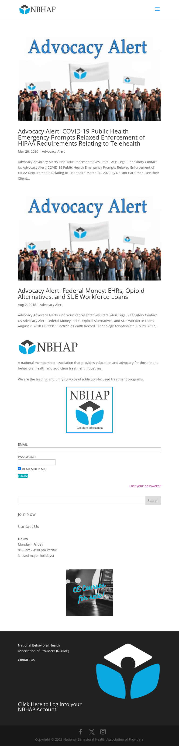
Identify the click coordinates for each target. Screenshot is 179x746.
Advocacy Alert (53, 151)
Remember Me (34, 469)
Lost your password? (145, 486)
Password (27, 457)
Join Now (27, 514)
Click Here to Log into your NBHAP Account (50, 707)
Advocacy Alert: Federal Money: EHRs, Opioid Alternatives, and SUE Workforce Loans (81, 293)
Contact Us (28, 526)
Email (23, 444)
